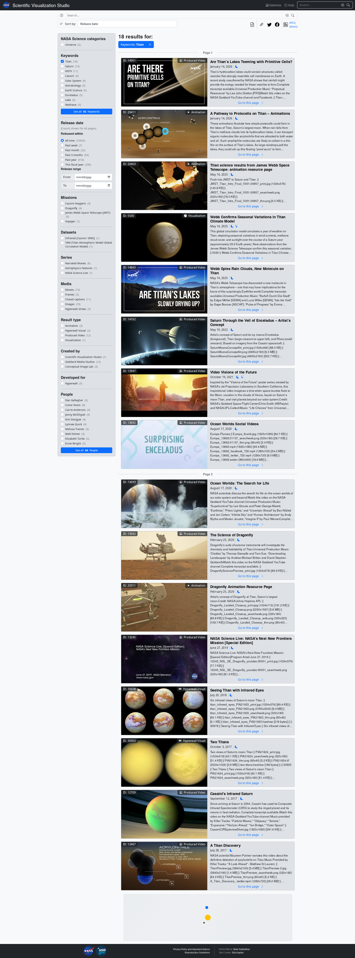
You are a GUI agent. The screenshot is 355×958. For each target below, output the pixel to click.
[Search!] (348, 5)
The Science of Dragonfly (231, 535)
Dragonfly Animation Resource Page (241, 586)
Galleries (275, 5)
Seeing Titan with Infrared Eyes (237, 690)
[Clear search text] (342, 5)
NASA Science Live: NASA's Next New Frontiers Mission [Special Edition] (251, 640)
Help (290, 5)
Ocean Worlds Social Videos (234, 424)
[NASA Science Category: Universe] (236, 226)
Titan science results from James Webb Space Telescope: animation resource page (250, 167)
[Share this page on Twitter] (269, 24)
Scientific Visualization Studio (41, 5)
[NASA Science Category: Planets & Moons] (236, 66)
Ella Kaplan (238, 952)
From (67, 177)
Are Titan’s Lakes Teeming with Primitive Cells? (251, 61)
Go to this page (248, 103)
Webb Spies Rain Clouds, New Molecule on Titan (247, 270)
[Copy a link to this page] (261, 24)
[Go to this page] (164, 82)
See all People (86, 450)
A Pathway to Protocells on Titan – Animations (250, 113)
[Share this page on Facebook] (277, 24)
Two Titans (219, 742)
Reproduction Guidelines (197, 952)
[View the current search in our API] (252, 24)
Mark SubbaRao (241, 949)
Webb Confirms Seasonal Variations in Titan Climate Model (247, 219)
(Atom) (293, 26)
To (65, 186)
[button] (150, 44)
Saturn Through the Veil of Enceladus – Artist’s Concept (250, 322)
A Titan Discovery (225, 845)
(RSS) (292, 22)
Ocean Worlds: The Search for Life (239, 483)
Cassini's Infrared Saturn (231, 793)
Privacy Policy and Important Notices (191, 949)
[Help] (61, 15)
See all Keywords (87, 111)
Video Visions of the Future (233, 372)
